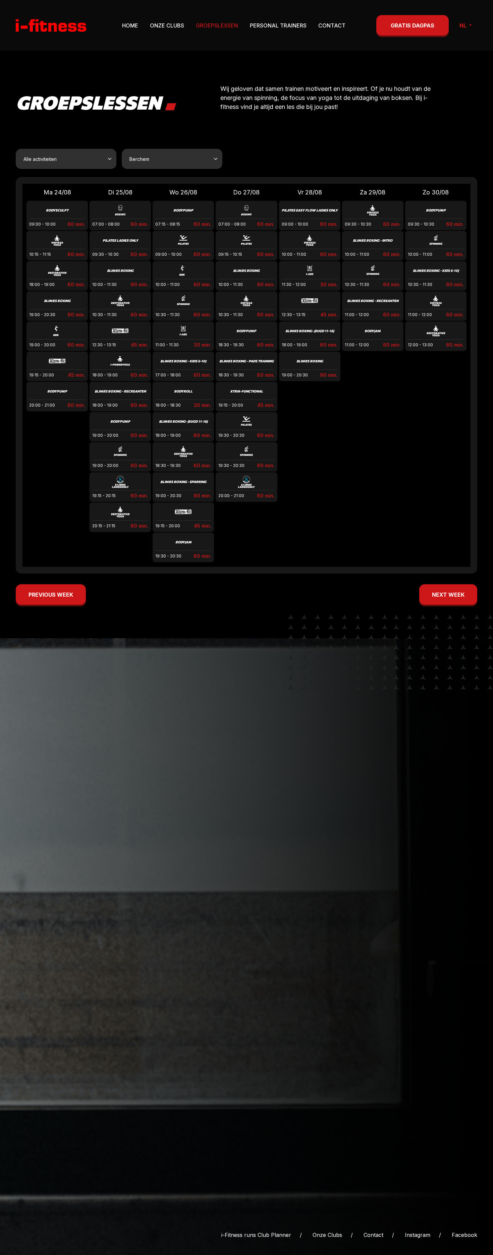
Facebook (464, 1235)
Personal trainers (278, 25)
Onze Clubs (167, 25)
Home (130, 25)
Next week (448, 594)
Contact (331, 25)
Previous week (51, 594)
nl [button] (463, 25)
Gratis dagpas (412, 25)
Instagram (417, 1235)
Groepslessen (217, 25)
